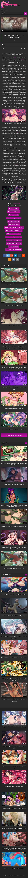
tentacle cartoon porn (14, 221)
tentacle (22, 59)
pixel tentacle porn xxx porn (14, 218)
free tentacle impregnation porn (14, 237)
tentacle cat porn (14, 246)
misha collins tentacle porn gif (14, 240)
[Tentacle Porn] (11, 5)
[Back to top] (23, 874)
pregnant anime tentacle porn (14, 243)
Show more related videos (14, 435)
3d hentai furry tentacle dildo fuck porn (14, 227)
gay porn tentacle (14, 214)
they (18, 132)
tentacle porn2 (16, 203)
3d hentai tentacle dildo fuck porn (14, 230)
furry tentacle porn (14, 208)
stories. (16, 164)
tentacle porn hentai (14, 224)
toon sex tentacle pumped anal (14, 249)
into (23, 79)
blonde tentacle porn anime (14, 233)
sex (17, 60)
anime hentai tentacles (14, 211)
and (15, 57)
